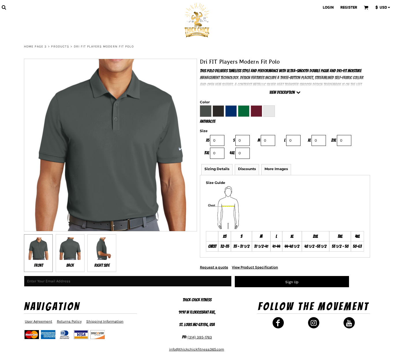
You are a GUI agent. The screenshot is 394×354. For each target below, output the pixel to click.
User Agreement (38, 321)
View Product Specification (255, 267)
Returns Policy (69, 321)
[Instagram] (313, 322)
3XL (206, 153)
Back (70, 265)
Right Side (102, 265)
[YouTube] (349, 322)
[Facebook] (278, 322)
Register (348, 7)
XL (309, 140)
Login (328, 7)
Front (38, 265)
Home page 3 (35, 46)
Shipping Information (104, 321)
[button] (3, 7)
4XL (232, 153)
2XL (333, 140)
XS (207, 140)
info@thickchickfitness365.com (196, 349)
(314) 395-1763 (199, 337)
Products (60, 46)
